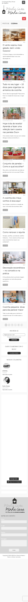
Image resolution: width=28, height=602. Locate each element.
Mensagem (4, 539)
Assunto (3, 532)
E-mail (2, 525)
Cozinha (6, 30)
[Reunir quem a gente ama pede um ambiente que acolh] (14, 430)
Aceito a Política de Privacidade (14, 337)
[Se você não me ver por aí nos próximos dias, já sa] (14, 443)
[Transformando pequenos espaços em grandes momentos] (14, 470)
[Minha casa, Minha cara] (14, 8)
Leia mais (5, 62)
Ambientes (6, 69)
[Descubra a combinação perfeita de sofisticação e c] (14, 416)
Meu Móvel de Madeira (19, 555)
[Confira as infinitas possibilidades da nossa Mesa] (14, 403)
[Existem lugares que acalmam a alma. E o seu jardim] (14, 456)
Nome (2, 519)
